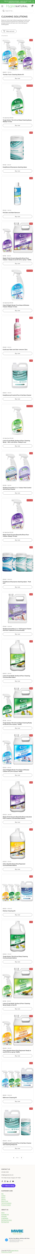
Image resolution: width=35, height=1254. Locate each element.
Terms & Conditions (6, 1203)
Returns (3, 1197)
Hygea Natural (14, 1250)
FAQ (2, 1193)
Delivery (3, 1199)
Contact (3, 1195)
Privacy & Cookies (6, 1205)
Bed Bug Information (6, 1220)
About (2, 1212)
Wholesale (4, 1216)
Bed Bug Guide (5, 1222)
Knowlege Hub (5, 1214)
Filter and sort (10, 31)
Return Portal (4, 1201)
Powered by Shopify (6, 1252)
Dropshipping (4, 1218)
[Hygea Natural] (17, 6)
